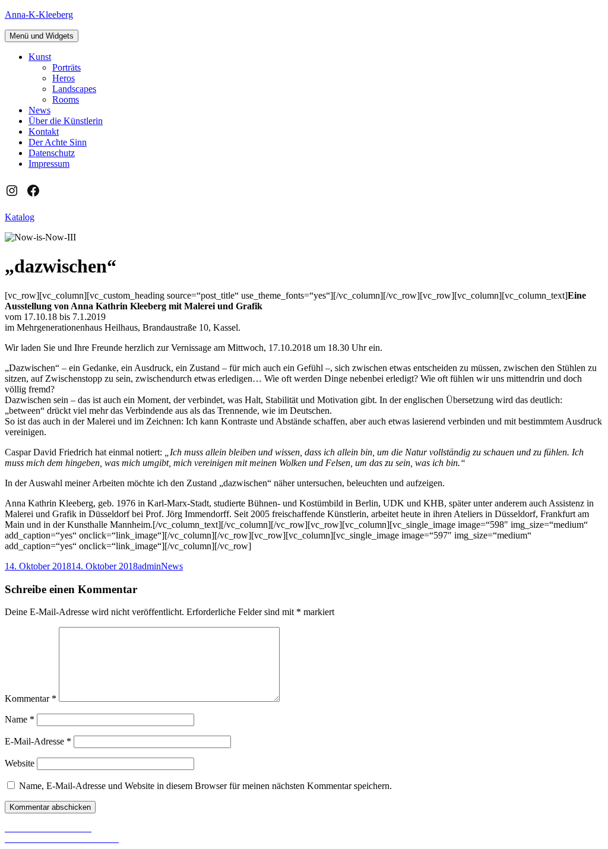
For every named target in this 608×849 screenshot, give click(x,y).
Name (19, 719)
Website (19, 763)
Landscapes (74, 89)
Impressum (48, 164)
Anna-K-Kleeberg (39, 14)
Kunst (39, 57)
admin (149, 566)
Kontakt (43, 131)
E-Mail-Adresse (38, 741)
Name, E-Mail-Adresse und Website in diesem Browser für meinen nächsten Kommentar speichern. (205, 786)
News (39, 110)
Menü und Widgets (42, 35)
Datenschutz (51, 153)
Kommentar (30, 698)
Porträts (66, 67)
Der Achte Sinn (57, 142)
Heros (63, 78)
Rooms (65, 99)
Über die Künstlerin (65, 121)
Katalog (19, 217)
